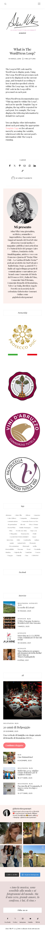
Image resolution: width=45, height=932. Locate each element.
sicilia (35, 546)
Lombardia (27, 540)
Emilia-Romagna (24, 527)
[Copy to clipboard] (23, 170)
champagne (34, 518)
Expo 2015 (33, 531)
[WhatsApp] (29, 165)
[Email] (24, 165)
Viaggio (10, 555)
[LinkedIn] (34, 165)
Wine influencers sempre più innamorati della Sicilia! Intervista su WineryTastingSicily (29, 654)
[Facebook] (10, 165)
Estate (36, 527)
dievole (23, 524)
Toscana (20, 549)
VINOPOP (35, 555)
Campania (23, 518)
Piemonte (33, 543)
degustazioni (12, 524)
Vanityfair (29, 552)
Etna (10, 531)
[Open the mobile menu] (39, 3)
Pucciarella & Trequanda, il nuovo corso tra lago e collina (30, 788)
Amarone (37, 515)
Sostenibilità (10, 549)
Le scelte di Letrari (26, 607)
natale (12, 543)
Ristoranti (26, 546)
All (22, 675)
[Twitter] (14, 166)
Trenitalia (37, 549)
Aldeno (28, 515)
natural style (22, 543)
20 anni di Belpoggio (16, 727)
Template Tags (12, 128)
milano (37, 540)
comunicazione (13, 521)
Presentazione (14, 546)
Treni (28, 549)
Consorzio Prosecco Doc (30, 521)
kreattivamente (25, 178)
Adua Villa (18, 515)
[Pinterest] (20, 165)
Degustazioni (23, 603)
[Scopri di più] (22, 208)
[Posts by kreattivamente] (13, 177)
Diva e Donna (33, 524)
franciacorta (25, 534)
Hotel (34, 537)
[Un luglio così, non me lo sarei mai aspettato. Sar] (11, 833)
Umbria (8, 552)
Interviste (22, 595)
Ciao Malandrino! (25, 757)
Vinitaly (19, 555)
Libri (18, 540)
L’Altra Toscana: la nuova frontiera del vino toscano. (29, 622)
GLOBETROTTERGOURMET (19, 537)
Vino (26, 555)
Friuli (34, 534)
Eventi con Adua (21, 531)
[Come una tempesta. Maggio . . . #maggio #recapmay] (11, 856)
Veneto (38, 552)
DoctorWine (12, 527)
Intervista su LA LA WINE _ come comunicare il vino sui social (30, 637)
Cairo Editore (12, 518)
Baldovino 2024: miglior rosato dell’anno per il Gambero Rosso (28, 772)
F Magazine (13, 534)
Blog (20, 605)
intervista (10, 540)
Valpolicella (18, 552)
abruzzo (8, 515)
